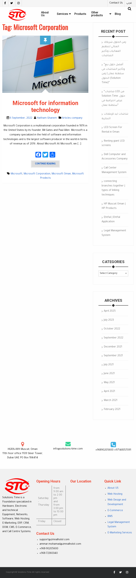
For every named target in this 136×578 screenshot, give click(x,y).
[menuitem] (46, 14)
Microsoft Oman (61, 174)
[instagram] (18, 3)
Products (80, 14)
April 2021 (109, 391)
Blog (118, 14)
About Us (45, 14)
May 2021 (109, 382)
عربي (129, 3)
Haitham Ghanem (47, 118)
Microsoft (16, 174)
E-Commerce (115, 510)
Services (62, 14)
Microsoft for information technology (45, 106)
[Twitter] (11, 3)
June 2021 (109, 373)
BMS (110, 516)
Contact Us (116, 3)
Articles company (72, 118)
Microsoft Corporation (37, 174)
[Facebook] (5, 3)
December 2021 (113, 347)
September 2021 (113, 355)
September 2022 (113, 338)
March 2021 (110, 400)
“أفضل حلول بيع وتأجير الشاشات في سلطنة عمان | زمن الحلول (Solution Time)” (113, 73)
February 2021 (112, 409)
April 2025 (110, 311)
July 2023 (109, 320)
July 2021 (109, 365)
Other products (97, 14)
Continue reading (45, 164)
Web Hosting (114, 494)
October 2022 (112, 329)
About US (112, 488)
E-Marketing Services (119, 533)
